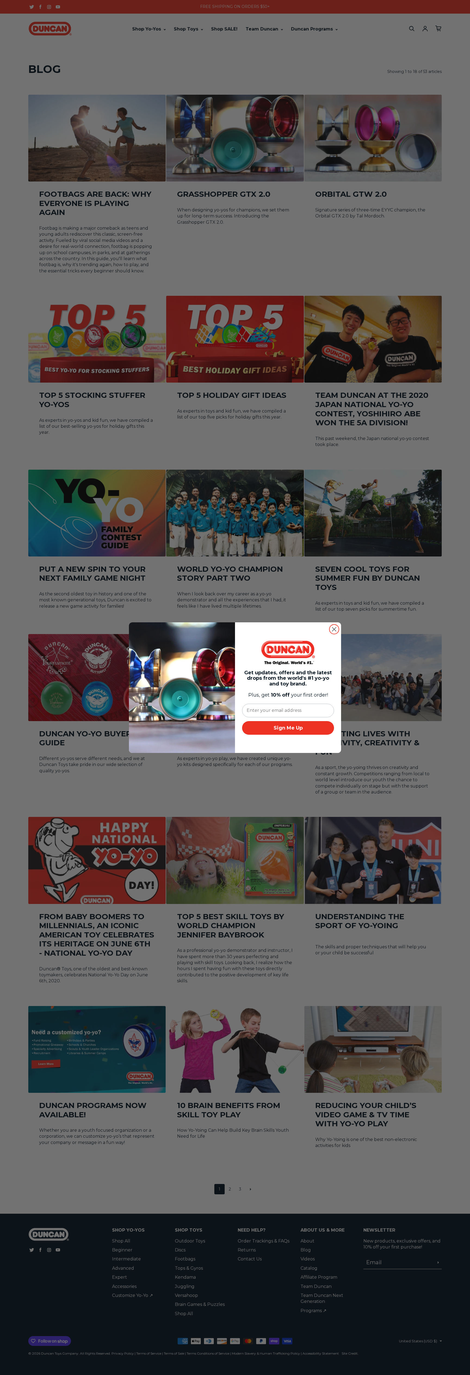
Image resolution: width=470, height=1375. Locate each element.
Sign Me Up (288, 728)
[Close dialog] (334, 629)
